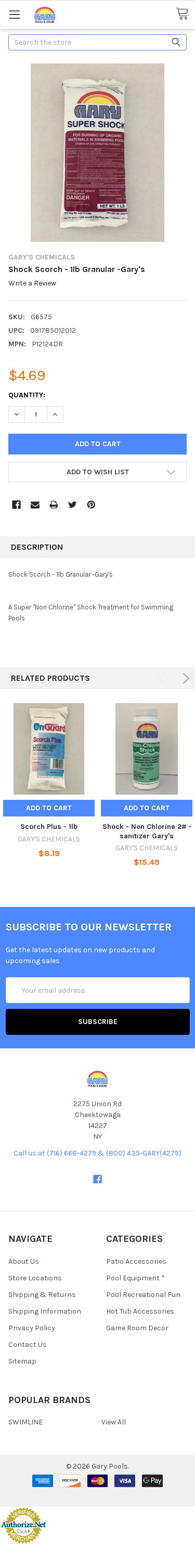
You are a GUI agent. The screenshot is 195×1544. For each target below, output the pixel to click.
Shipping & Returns (42, 1294)
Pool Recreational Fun (143, 1294)
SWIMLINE (25, 1422)
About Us (23, 1261)
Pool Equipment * (135, 1278)
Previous (163, 678)
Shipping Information (44, 1311)
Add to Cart (49, 807)
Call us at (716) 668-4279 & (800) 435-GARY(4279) (97, 1153)
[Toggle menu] (14, 14)
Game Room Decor (137, 1328)
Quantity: (26, 395)
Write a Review (32, 283)
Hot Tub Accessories (140, 1311)
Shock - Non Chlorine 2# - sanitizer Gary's (146, 831)
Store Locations (35, 1278)
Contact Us (27, 1344)
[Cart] (185, 14)
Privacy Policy (31, 1328)
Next (184, 678)
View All (113, 1422)
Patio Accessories (136, 1261)
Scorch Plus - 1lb (48, 826)
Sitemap (22, 1361)
